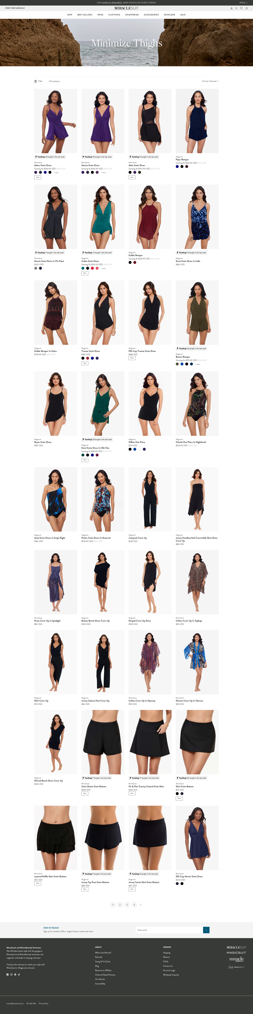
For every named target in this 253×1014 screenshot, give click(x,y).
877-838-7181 (31, 1003)
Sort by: (209, 81)
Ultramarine (97, 358)
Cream (139, 449)
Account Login (169, 970)
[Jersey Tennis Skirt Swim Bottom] (150, 838)
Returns (166, 957)
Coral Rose (97, 268)
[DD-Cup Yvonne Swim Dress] (150, 312)
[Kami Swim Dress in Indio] (197, 217)
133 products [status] (54, 81)
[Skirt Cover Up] (55, 662)
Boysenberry (97, 455)
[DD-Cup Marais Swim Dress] (197, 838)
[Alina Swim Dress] (150, 121)
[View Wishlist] (241, 8)
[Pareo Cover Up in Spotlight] (55, 582)
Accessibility (100, 983)
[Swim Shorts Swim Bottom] (102, 742)
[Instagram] (11, 975)
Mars (92, 268)
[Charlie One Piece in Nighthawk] (197, 403)
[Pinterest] (15, 975)
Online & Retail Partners (105, 974)
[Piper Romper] (197, 121)
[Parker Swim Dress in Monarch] (102, 499)
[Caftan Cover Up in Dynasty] (150, 662)
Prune (186, 166)
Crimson (87, 358)
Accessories (151, 14)
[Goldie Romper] (150, 217)
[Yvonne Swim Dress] (102, 312)
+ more (56, 173)
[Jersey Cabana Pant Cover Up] (102, 662)
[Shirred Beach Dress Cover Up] (55, 742)
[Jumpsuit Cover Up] (150, 499)
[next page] (140, 904)
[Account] (231, 8)
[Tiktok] (19, 975)
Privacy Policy (43, 1003)
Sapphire (182, 364)
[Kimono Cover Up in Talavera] (197, 662)
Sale (183, 14)
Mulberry (35, 172)
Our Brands (100, 979)
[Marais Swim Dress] (102, 121)
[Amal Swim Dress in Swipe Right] (55, 499)
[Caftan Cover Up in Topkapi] (197, 582)
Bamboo (177, 364)
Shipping (166, 952)
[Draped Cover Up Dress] (150, 582)
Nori (139, 172)
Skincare (169, 14)
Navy (177, 166)
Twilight (45, 172)
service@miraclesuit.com (15, 1003)
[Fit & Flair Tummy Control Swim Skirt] (150, 742)
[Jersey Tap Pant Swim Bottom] (102, 838)
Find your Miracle (15, 8)
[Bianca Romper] (197, 312)
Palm (82, 268)
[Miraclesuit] (126, 8)
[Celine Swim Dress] (102, 217)
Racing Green (82, 455)
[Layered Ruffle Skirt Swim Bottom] (55, 838)
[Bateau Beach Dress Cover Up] (102, 582)
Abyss (191, 364)
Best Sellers (84, 14)
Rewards (98, 957)
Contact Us (168, 965)
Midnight (40, 172)
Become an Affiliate (103, 970)
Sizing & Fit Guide (102, 961)
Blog (97, 965)
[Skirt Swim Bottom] (197, 742)
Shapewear (132, 14)
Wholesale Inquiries (171, 974)
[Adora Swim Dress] (55, 121)
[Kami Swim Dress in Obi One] (102, 403)
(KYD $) (242, 3)
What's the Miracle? (103, 952)
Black (49, 172)
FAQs (165, 961)
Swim (100, 14)
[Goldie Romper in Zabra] (55, 312)
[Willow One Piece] (150, 403)
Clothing (114, 14)
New (69, 14)
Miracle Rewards (112, 2)
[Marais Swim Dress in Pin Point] (55, 217)
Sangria (97, 172)
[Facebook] (8, 975)
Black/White (35, 268)
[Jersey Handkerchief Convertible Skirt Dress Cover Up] (197, 499)
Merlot (134, 262)
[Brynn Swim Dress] (55, 403)
